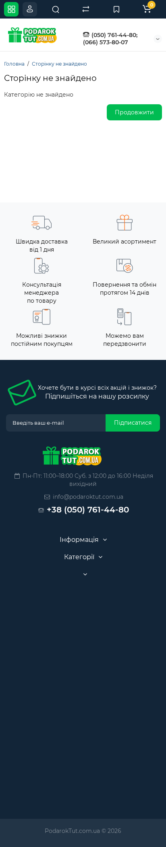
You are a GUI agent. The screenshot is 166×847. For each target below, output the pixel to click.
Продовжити (134, 112)
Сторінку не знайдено (59, 64)
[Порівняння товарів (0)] (85, 9)
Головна (14, 64)
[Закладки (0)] (116, 9)
